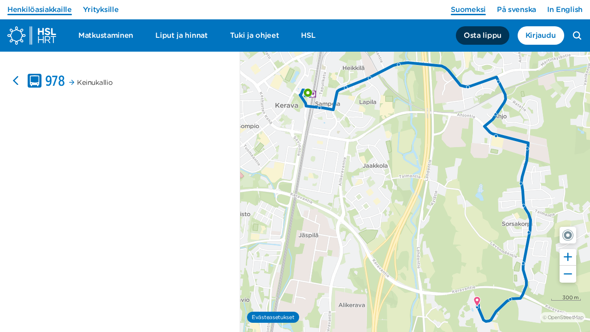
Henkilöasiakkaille (39, 9)
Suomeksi (468, 9)
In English (565, 9)
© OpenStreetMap (563, 317)
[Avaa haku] (577, 35)
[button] (568, 235)
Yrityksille (101, 9)
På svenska (516, 9)
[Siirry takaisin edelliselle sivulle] (15, 80)
